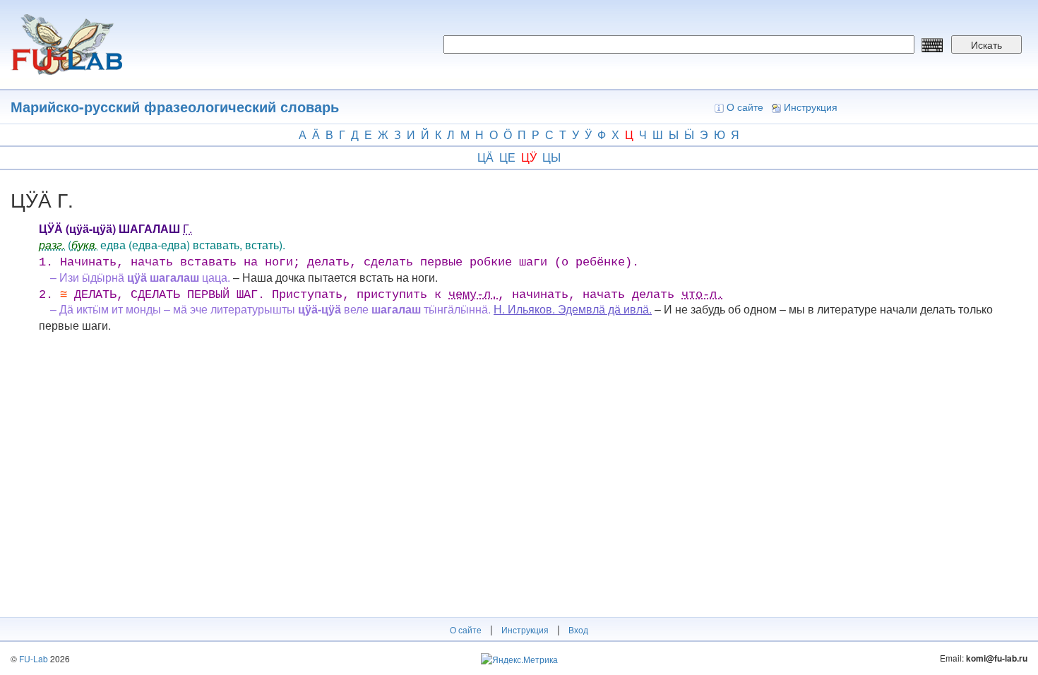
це (507, 157)
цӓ (485, 157)
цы (551, 157)
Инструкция (810, 107)
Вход (578, 629)
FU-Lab (33, 658)
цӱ (529, 157)
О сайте (745, 107)
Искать (986, 44)
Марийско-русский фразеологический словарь (175, 106)
